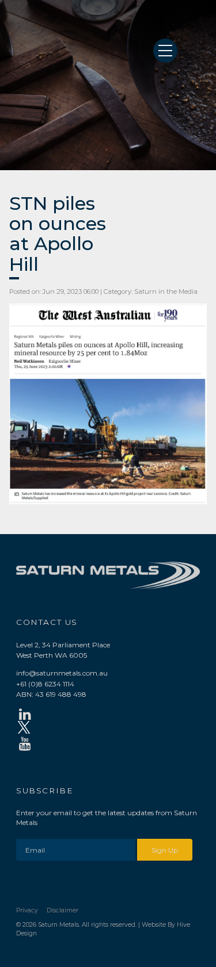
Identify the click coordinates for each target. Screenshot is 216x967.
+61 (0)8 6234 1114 (45, 684)
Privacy (27, 910)
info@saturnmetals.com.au (62, 673)
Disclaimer (62, 910)
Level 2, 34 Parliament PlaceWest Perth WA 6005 (63, 649)
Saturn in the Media (166, 291)
